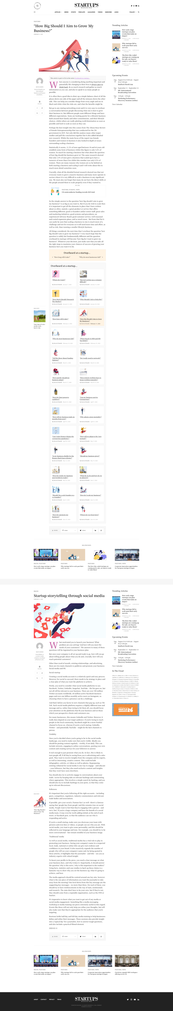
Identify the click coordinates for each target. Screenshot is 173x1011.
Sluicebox (115, 692)
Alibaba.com (121, 675)
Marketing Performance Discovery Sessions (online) (128, 99)
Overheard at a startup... (82, 78)
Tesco (125, 694)
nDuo (123, 688)
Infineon (133, 683)
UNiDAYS (130, 696)
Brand (36, 563)
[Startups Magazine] (86, 5)
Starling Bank (128, 692)
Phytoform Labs (118, 690)
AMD (127, 675)
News (78, 189)
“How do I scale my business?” (90, 495)
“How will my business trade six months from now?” (63, 418)
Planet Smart (126, 690)
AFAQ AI (114, 675)
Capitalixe (115, 677)
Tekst (121, 694)
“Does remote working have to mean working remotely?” (90, 379)
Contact (43, 999)
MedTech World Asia (125, 84)
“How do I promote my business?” (60, 516)
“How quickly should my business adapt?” (61, 379)
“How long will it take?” (60, 319)
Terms (59, 999)
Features (37, 21)
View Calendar (117, 104)
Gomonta (116, 681)
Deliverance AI (129, 677)
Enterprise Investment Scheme (126, 679)
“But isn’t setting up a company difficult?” (91, 281)
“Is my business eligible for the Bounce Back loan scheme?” (63, 457)
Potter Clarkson (135, 690)
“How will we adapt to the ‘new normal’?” (90, 437)
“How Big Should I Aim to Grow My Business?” (91, 320)
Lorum (132, 685)
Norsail (127, 688)
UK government (122, 696)
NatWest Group (116, 688)
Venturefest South (118, 698)
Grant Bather (39, 651)
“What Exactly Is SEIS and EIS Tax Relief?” (90, 340)
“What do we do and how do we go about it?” (91, 477)
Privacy (52, 999)
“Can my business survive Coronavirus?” (89, 398)
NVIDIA (132, 688)
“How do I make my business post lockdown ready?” (62, 477)
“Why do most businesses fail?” (63, 339)
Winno (126, 698)
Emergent (115, 679)
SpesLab (120, 692)
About (36, 999)
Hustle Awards (126, 683)
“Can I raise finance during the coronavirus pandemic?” (63, 437)
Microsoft (124, 687)
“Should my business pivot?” (90, 456)
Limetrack (117, 685)
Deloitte (136, 677)
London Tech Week (125, 685)
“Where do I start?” (59, 280)
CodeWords (121, 677)
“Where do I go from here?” (89, 515)
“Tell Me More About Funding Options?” (62, 359)
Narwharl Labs (131, 687)
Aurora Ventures (133, 675)
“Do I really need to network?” (90, 358)
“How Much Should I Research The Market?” (63, 300)
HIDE (132, 681)
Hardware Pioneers (125, 681)
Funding (72, 189)
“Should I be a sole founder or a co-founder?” (63, 496)
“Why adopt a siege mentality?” (91, 417)
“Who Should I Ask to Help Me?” (91, 299)
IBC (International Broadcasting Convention (127, 91)
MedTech (118, 687)
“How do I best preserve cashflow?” (60, 398)
